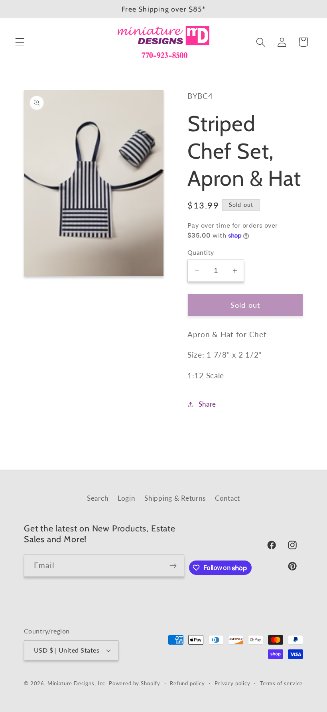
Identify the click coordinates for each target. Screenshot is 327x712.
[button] (20, 42)
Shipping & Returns (174, 498)
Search (97, 498)
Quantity (200, 252)
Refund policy (187, 683)
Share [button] (207, 404)
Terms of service (281, 683)
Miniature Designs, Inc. (77, 683)
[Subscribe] (173, 566)
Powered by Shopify (134, 683)
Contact (227, 498)
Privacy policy (232, 683)
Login (126, 498)
